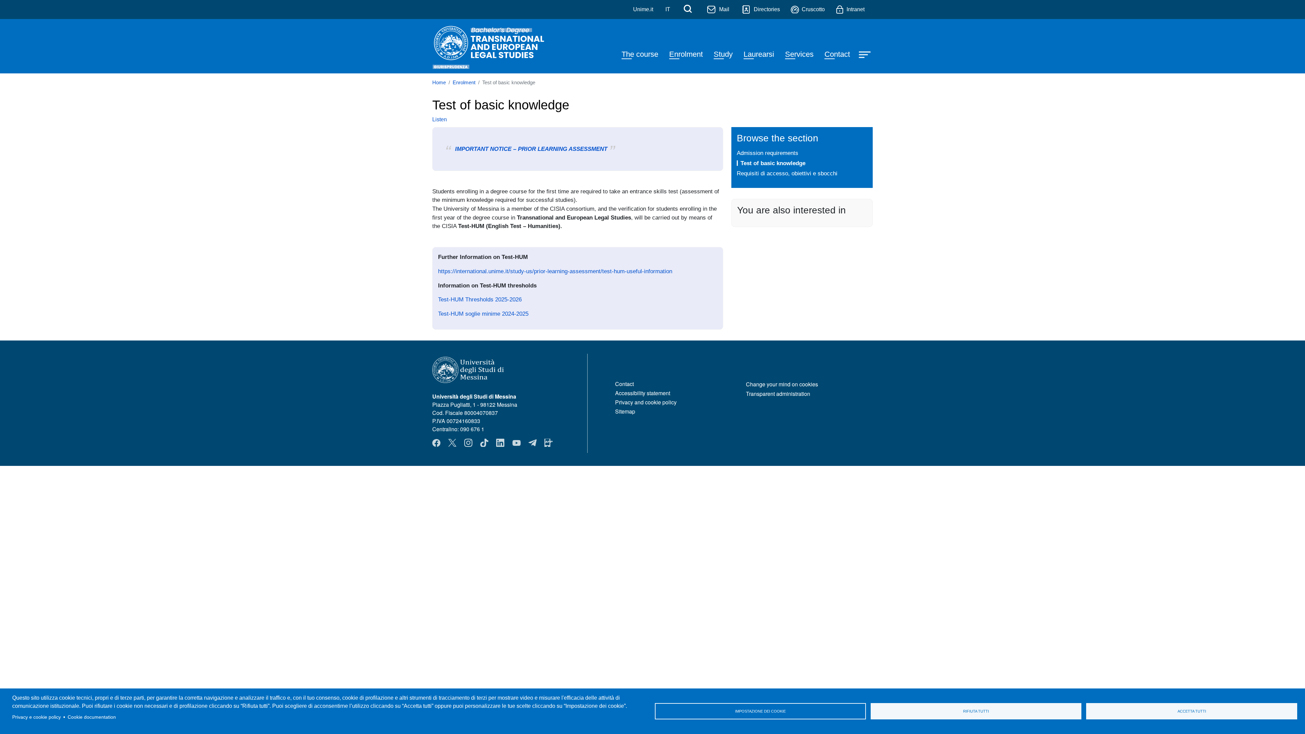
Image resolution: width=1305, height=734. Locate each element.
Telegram (532, 443)
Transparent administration (778, 394)
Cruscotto (813, 9)
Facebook (436, 443)
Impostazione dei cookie (760, 711)
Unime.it (643, 9)
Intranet (856, 9)
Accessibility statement (642, 393)
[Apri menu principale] (865, 54)
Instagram (468, 443)
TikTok (484, 443)
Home (439, 82)
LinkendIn (500, 443)
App (548, 443)
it (667, 9)
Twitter (452, 443)
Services (799, 54)
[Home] (494, 46)
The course (640, 54)
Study (723, 54)
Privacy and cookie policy (646, 402)
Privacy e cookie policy (36, 717)
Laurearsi (759, 54)
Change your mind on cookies (782, 384)
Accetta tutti (1192, 711)
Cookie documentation (92, 717)
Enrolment (686, 54)
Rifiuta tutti (976, 711)
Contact (837, 54)
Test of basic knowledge (773, 163)
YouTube (516, 443)
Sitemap (625, 411)
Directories (767, 9)
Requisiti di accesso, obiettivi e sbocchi (787, 173)
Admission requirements (767, 153)
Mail (724, 9)
